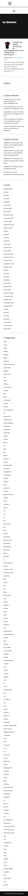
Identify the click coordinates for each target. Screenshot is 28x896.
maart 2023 (7, 322)
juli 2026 (6, 192)
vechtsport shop (9, 830)
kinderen (6, 605)
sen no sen (7, 755)
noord (5, 686)
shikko (5, 764)
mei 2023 (6, 316)
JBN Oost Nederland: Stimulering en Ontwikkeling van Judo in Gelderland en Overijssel (13, 121)
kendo (5, 582)
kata (5, 579)
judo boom (7, 537)
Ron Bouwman (8, 172)
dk (4, 446)
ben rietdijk (7, 400)
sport (5, 59)
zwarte (6, 885)
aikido (5, 358)
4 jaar (5, 345)
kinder (5, 602)
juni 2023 (6, 312)
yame (5, 865)
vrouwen (6, 846)
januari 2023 (7, 329)
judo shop (6, 550)
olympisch (7, 699)
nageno (6, 677)
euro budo (7, 468)
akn (5, 377)
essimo (6, 462)
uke (5, 817)
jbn (4, 527)
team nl (6, 804)
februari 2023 (8, 325)
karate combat (8, 569)
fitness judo (7, 475)
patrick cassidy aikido (10, 725)
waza (5, 856)
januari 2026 (7, 212)
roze (5, 748)
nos (5, 693)
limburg (6, 644)
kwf (5, 628)
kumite (6, 618)
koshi (5, 615)
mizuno (6, 670)
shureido (6, 774)
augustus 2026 (8, 189)
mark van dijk (8, 651)
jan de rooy (7, 524)
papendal (6, 722)
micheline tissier (8, 660)
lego (5, 641)
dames (6, 436)
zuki (5, 882)
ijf (4, 517)
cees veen (7, 433)
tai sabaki (6, 797)
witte (5, 862)
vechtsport (7, 823)
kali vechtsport (8, 563)
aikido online (7, 374)
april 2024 (7, 280)
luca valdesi (7, 647)
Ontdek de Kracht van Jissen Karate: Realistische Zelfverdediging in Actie (12, 101)
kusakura (6, 625)
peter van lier (8, 729)
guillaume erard (8, 494)
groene (6, 491)
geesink (6, 481)
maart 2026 (7, 205)
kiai (5, 586)
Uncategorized (8, 820)
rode (5, 738)
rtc (4, 751)
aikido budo (7, 368)
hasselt (6, 498)
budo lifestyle (8, 420)
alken (5, 381)
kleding (6, 608)
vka (5, 839)
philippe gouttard (9, 732)
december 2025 (8, 215)
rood (5, 742)
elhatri (6, 455)
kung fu (6, 621)
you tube (6, 872)
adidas (6, 351)
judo (5, 530)
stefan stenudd (8, 787)
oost (5, 706)
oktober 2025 (8, 221)
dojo (5, 449)
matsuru (6, 654)
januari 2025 (7, 251)
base (5, 397)
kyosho (6, 638)
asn (5, 394)
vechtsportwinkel (9, 833)
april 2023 (6, 319)
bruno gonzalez (8, 410)
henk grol (6, 504)
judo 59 (6, 534)
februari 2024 (8, 286)
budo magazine (8, 423)
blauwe (6, 403)
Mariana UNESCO (9, 151)
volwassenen (8, 843)
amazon (6, 384)
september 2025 (9, 225)
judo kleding (7, 547)
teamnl (6, 807)
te (4, 800)
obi (4, 696)
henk (5, 501)
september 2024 (9, 264)
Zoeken (7, 83)
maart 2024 (7, 283)
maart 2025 (7, 244)
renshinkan (7, 735)
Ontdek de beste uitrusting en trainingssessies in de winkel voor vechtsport (13, 48)
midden (6, 664)
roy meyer (7, 745)
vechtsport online (9, 826)
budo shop (7, 426)
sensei (5, 758)
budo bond (7, 416)
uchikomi (6, 813)
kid (4, 589)
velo (5, 836)
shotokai (6, 771)
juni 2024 (6, 273)
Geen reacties (17, 58)
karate (6, 566)
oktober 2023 (8, 299)
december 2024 (8, 254)
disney (5, 442)
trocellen (6, 810)
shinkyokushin (8, 768)
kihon (5, 592)
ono (5, 703)
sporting (6, 784)
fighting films (7, 472)
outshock (6, 716)
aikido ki (6, 371)
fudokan (6, 478)
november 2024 (8, 257)
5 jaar (5, 348)
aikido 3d (6, 361)
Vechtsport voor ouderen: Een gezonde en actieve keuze (14, 161)
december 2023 (8, 293)
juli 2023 (6, 309)
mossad (6, 673)
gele (5, 485)
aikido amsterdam (9, 364)
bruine (5, 407)
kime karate (7, 595)
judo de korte (8, 540)
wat (5, 852)
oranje (5, 709)
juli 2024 (6, 270)
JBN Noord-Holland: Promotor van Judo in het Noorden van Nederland (14, 128)
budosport (7, 429)
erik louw (6, 459)
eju (4, 452)
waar (5, 849)
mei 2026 (6, 199)
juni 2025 (6, 234)
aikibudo (6, 355)
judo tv (6, 553)
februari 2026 (8, 208)
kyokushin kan (8, 631)
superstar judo (8, 791)
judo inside (7, 543)
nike (5, 680)
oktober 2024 (8, 260)
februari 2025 (8, 247)
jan (4, 521)
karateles (6, 576)
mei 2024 (6, 277)
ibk (4, 511)
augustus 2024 (8, 267)
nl (4, 683)
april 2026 (7, 202)
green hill (6, 488)
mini (5, 667)
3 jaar (5, 342)
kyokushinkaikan (9, 634)
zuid (5, 875)
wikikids (6, 859)
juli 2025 (6, 231)
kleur (5, 612)
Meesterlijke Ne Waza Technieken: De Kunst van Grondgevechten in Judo (14, 114)
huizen (5, 507)
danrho (6, 439)
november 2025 (8, 218)
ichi (5, 514)
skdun (5, 778)
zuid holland (7, 878)
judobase (6, 556)
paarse (6, 719)
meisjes (6, 657)
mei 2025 (6, 238)
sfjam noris (7, 761)
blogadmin (7, 143)
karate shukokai (8, 573)
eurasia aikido (8, 465)
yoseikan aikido (8, 869)
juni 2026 (6, 195)
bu (4, 413)
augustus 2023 (8, 306)
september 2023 (9, 303)
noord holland (8, 690)
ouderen (6, 712)
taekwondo (7, 794)
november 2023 (8, 296)
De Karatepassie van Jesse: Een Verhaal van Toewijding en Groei (13, 108)
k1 (4, 560)
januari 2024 (7, 290)
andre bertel (7, 387)
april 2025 (7, 241)
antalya (6, 390)
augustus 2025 (8, 228)
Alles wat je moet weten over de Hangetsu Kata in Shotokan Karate (13, 145)
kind (5, 599)
